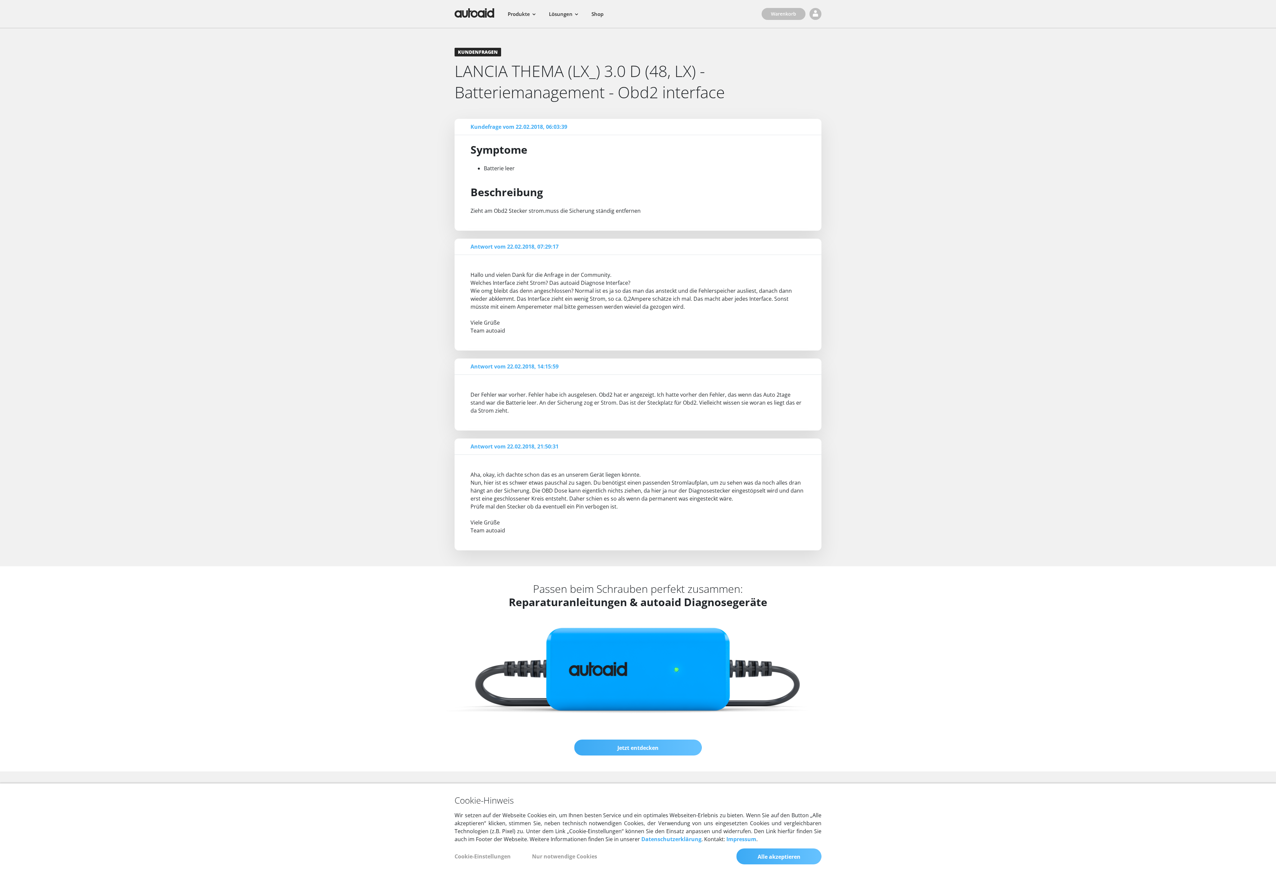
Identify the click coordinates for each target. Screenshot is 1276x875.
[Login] (815, 14)
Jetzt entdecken (638, 748)
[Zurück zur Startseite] (474, 13)
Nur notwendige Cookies (564, 856)
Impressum (741, 839)
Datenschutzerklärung (671, 839)
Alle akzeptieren (779, 856)
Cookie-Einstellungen (483, 856)
